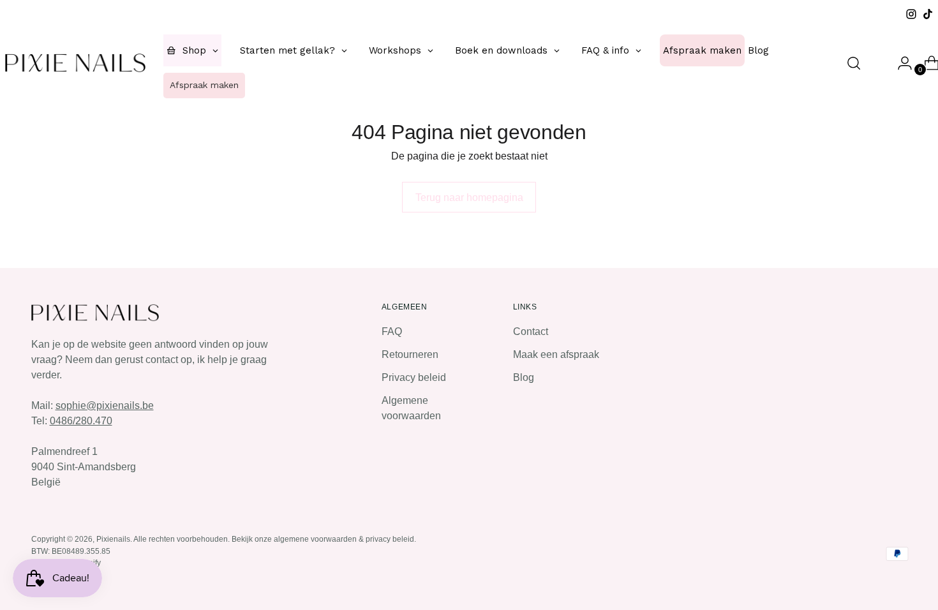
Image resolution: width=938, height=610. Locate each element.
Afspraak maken (204, 85)
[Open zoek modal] (854, 63)
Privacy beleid (414, 377)
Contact (530, 331)
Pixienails (113, 539)
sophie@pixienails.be (105, 405)
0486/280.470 (81, 420)
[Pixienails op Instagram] (911, 14)
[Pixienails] (75, 63)
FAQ (392, 331)
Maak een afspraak (556, 354)
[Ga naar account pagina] (899, 63)
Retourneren (410, 354)
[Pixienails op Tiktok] (928, 14)
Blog (523, 377)
